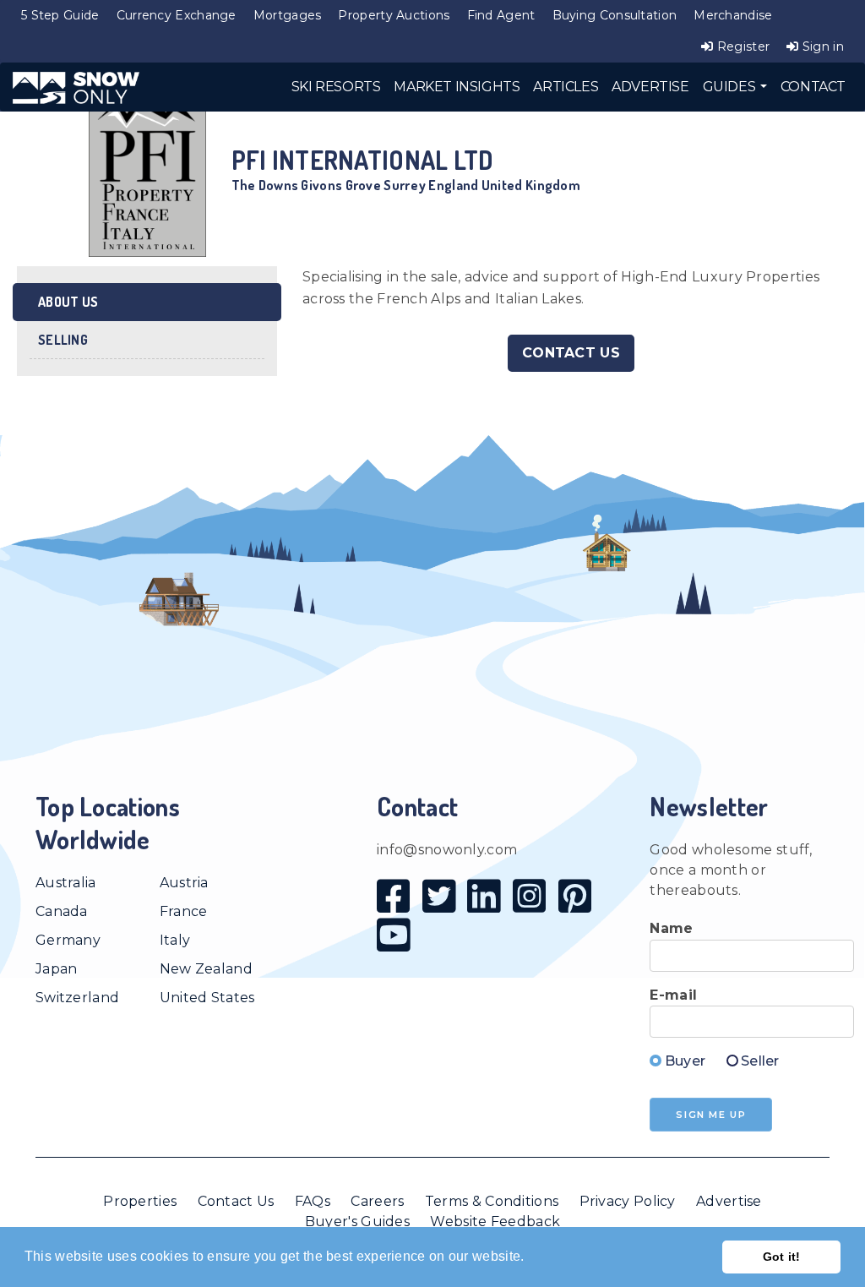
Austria (184, 883)
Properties (140, 1201)
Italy (175, 940)
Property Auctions (393, 15)
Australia (65, 883)
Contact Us (236, 1201)
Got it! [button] (782, 1256)
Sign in (821, 46)
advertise (650, 87)
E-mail (673, 995)
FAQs (312, 1201)
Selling (63, 339)
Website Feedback (495, 1221)
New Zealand (206, 969)
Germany (68, 940)
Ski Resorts (336, 87)
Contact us (571, 353)
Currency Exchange (177, 15)
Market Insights (457, 87)
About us (68, 301)
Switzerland (77, 998)
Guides (731, 87)
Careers (377, 1201)
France (184, 911)
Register (742, 46)
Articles (565, 87)
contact (813, 87)
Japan (56, 969)
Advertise (729, 1201)
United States (207, 998)
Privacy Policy (627, 1201)
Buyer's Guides (357, 1221)
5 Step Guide (60, 15)
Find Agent (501, 15)
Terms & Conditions (491, 1201)
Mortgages (287, 15)
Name (671, 928)
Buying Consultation (614, 15)
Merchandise (733, 15)
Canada (61, 911)
